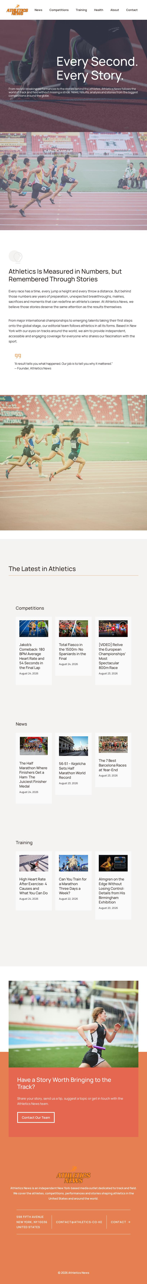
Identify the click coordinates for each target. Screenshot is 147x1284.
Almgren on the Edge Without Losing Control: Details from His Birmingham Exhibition (112, 891)
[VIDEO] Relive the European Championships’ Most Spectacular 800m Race (112, 656)
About (114, 10)
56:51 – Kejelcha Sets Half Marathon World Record (72, 770)
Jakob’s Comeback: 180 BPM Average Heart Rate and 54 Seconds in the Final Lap (32, 656)
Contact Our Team (36, 1117)
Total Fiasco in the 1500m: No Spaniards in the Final (72, 651)
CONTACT (118, 1222)
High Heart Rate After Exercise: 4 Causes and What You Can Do (33, 886)
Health (98, 10)
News (38, 10)
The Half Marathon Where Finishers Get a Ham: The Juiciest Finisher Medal (33, 775)
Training (81, 10)
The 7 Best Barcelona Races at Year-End (113, 765)
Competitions (59, 10)
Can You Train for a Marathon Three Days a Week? (73, 886)
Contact (132, 10)
